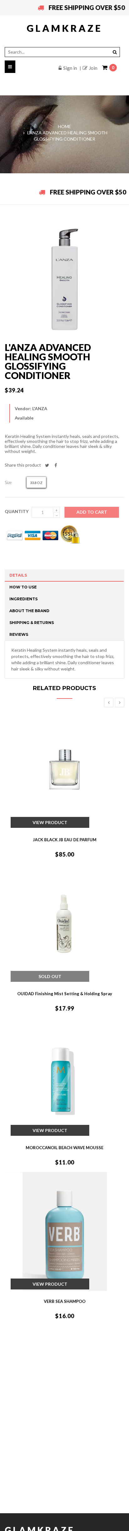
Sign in (70, 68)
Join (93, 68)
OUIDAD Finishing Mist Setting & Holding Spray (64, 993)
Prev (108, 702)
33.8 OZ (36, 483)
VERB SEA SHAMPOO (64, 1301)
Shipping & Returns (31, 622)
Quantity (16, 511)
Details (18, 575)
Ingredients (23, 599)
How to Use (23, 587)
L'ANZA (39, 408)
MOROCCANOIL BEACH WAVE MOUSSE (64, 1147)
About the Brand (29, 610)
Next (119, 702)
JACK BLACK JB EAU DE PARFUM (64, 839)
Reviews (18, 634)
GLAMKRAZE (64, 28)
